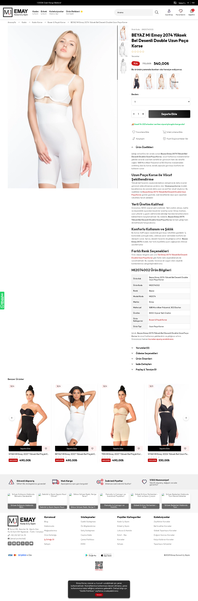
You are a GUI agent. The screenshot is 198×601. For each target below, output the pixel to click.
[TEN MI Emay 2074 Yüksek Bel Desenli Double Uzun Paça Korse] (162, 82)
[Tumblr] (27, 543)
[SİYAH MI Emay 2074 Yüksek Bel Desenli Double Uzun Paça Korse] (137, 82)
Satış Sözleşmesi (88, 530)
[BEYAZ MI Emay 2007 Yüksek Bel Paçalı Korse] (76, 415)
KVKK (83, 544)
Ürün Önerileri (144, 358)
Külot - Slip (122, 535)
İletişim (47, 544)
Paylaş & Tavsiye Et (146, 369)
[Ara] (156, 12)
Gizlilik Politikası (87, 591)
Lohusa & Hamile (124, 530)
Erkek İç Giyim (123, 526)
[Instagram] (10, 543)
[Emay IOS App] (106, 555)
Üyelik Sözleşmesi (88, 521)
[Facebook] (14, 543)
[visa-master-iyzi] (22, 555)
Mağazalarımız (50, 530)
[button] (28, 443)
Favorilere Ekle (46, 448)
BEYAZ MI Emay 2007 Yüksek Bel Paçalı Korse (76, 454)
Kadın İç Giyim (123, 521)
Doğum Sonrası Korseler (164, 535)
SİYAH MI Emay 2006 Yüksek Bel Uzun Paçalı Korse (168, 454)
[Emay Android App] (91, 555)
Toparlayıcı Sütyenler (163, 544)
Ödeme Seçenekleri (147, 353)
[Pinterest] (18, 543)
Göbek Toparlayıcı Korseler (165, 530)
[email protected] (18, 538)
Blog (46, 521)
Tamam (99, 595)
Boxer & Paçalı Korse (158, 320)
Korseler (121, 539)
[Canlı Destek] (2, 300)
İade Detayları (144, 364)
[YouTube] (31, 543)
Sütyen (120, 544)
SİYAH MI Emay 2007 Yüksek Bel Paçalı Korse (29, 454)
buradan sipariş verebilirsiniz (160, 339)
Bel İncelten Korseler (163, 526)
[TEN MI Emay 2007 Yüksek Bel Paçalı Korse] (122, 415)
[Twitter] (23, 543)
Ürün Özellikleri (144, 147)
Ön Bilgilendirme (88, 526)
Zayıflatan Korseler (162, 521)
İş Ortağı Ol (49, 539)
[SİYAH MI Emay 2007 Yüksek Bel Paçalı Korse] (29, 415)
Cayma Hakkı (86, 535)
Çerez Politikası (87, 539)
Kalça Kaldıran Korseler (164, 539)
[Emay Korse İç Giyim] (15, 12)
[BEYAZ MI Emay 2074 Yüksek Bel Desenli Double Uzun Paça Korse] (150, 82)
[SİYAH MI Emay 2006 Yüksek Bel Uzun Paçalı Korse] (168, 415)
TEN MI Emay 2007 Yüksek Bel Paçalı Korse (122, 454)
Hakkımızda (49, 526)
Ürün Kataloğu (50, 535)
